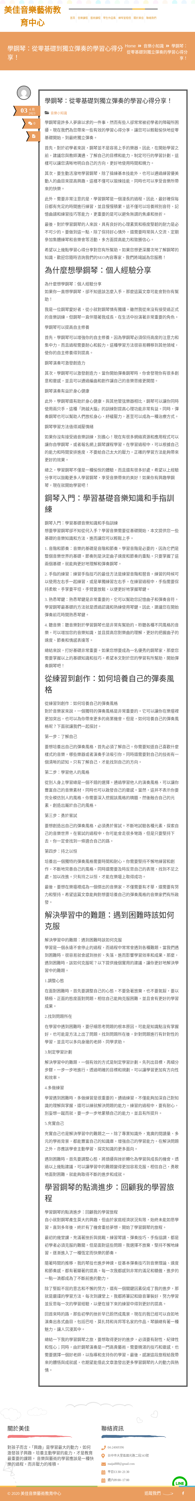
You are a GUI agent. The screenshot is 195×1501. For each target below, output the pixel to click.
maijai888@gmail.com (121, 1464)
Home (130, 46)
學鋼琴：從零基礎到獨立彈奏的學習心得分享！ (109, 101)
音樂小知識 (153, 46)
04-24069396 (116, 1447)
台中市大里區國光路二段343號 (128, 1455)
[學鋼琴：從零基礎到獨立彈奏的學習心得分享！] (34, 136)
